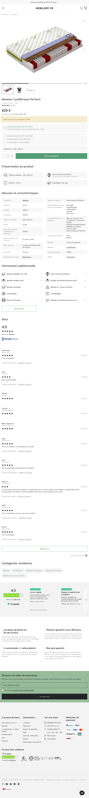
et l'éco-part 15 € (20, 114)
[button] (44, 2)
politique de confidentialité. (24, 690)
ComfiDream (71, 247)
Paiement (26, 726)
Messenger (51, 736)
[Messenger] (15, 784)
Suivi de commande (30, 736)
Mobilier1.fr (6, 14)
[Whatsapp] (19, 784)
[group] (40, 598)
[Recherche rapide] (81, 8)
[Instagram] (8, 784)
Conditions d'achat (53, 780)
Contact (5, 741)
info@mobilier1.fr (53, 729)
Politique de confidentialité (34, 780)
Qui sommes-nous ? (9, 723)
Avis (3, 738)
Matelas (14, 14)
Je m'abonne (44, 697)
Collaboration (7, 734)
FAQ (24, 732)
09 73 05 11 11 (52, 726)
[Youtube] (12, 784)
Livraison (26, 723)
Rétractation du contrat (32, 742)
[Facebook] (4, 784)
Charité (4, 726)
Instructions (71, 257)
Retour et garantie (30, 729)
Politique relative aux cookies (74, 780)
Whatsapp (51, 739)
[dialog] (26, 128)
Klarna (25, 739)
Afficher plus (19, 309)
